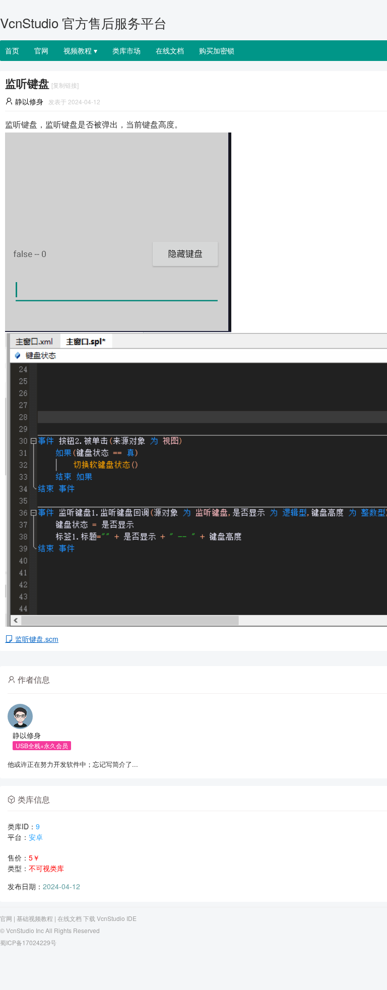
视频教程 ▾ (80, 50)
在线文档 (170, 50)
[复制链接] (65, 85)
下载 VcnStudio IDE (110, 918)
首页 (12, 50)
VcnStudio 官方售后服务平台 (83, 22)
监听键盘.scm (35, 639)
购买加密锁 (216, 50)
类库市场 (126, 50)
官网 (41, 50)
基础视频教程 (35, 918)
